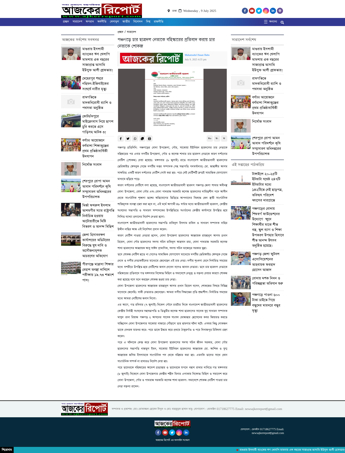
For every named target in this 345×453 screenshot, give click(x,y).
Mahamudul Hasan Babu (197, 55)
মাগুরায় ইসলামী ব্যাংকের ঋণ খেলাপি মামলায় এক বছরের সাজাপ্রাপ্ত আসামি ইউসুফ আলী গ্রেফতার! (97, 60)
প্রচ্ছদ (66, 22)
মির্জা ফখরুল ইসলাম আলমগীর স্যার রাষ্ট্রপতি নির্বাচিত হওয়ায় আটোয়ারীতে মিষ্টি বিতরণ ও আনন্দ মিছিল (98, 216)
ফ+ (209, 138)
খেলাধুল (114, 22)
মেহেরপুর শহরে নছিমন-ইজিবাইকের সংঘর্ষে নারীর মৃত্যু (95, 84)
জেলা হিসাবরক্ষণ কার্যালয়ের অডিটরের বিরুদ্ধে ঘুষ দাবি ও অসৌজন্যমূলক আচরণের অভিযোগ (96, 246)
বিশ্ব (148, 22)
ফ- (217, 138)
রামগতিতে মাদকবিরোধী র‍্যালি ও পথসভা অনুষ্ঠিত (96, 102)
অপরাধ (90, 22)
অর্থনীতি (101, 22)
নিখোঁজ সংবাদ (92, 164)
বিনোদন (137, 22)
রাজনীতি (158, 22)
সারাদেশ (77, 22)
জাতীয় (126, 22)
